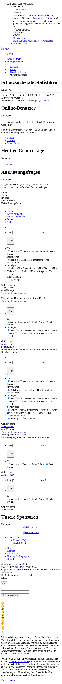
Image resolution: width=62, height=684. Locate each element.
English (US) (19, 543)
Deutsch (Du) (19, 540)
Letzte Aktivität (14, 214)
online (28, 122)
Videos (10, 222)
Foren (10, 53)
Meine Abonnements (17, 216)
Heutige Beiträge (15, 61)
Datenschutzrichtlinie (19, 653)
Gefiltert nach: (8, 285)
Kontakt (11, 551)
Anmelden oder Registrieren (20, 3)
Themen (11, 211)
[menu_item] (31, 603)
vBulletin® (18, 567)
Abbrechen (13, 595)
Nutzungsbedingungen (18, 556)
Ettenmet (44, 100)
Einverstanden (8, 680)
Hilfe (9, 548)
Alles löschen (7, 287)
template (15, 293)
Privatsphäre (13, 553)
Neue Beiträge (14, 59)
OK (3, 583)
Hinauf (10, 559)
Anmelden (18, 32)
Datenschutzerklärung (43, 18)
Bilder (10, 219)
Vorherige (6, 293)
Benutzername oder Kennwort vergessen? (33, 40)
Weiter (23, 293)
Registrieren (19, 38)
